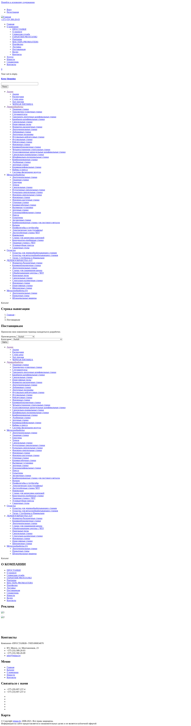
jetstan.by (17, 721)
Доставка (16, 47)
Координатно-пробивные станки (28, 240)
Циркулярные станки (22, 285)
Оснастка (11, 250)
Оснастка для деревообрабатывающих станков (34, 253)
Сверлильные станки (22, 122)
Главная (10, 24)
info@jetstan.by (14, 655)
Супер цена (17, 99)
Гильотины (17, 217)
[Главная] (6, 17)
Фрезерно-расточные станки (25, 200)
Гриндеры (17, 182)
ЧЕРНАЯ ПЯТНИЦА (22, 104)
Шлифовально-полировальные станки (30, 157)
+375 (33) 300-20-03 (10, 19)
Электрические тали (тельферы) (27, 230)
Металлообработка (16, 174)
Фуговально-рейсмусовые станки (28, 137)
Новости (11, 59)
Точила (15, 185)
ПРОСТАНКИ (19, 29)
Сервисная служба (21, 34)
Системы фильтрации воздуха (26, 172)
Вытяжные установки (22, 207)
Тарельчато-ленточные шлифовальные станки (34, 117)
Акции (10, 91)
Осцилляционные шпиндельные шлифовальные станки (39, 152)
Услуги (10, 57)
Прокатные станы (20, 295)
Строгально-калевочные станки (27, 280)
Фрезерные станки (21, 144)
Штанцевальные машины (24, 298)
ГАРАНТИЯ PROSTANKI (24, 37)
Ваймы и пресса (20, 169)
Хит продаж (18, 101)
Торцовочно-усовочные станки (27, 112)
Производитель (8, 336)
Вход (9, 9)
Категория (6, 339)
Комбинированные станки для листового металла (36, 222)
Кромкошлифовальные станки (26, 167)
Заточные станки (20, 164)
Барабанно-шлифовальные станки (28, 119)
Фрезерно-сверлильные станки (27, 195)
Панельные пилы (20, 275)
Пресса (15, 215)
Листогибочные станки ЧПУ (26, 232)
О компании (12, 26)
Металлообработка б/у (17, 290)
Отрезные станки (20, 202)
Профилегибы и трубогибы (25, 227)
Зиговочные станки (21, 220)
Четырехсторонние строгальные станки (31, 149)
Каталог (10, 670)
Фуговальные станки (22, 139)
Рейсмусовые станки (22, 142)
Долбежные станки (21, 162)
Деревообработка (15, 106)
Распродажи (18, 96)
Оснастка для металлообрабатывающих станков (35, 255)
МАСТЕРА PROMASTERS (25, 42)
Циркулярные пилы (21, 124)
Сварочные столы (20, 248)
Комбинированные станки (25, 159)
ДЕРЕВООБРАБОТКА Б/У (20, 260)
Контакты (17, 54)
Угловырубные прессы (23, 245)
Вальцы (16, 225)
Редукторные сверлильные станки (28, 190)
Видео (15, 52)
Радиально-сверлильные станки (27, 192)
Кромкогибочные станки (24, 205)
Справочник (13, 62)
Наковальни (18, 235)
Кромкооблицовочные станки (26, 147)
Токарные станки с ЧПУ (24, 242)
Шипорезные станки (22, 288)
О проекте (17, 32)
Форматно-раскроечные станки (27, 127)
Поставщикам (19, 49)
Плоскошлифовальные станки (26, 212)
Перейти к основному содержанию (18, 2)
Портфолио (17, 44)
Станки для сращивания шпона (27, 270)
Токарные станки (20, 109)
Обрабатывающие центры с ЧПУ (28, 273)
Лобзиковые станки (21, 132)
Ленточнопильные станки (24, 129)
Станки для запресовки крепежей (28, 237)
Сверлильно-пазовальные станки (28, 154)
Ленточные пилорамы (22, 134)
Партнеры (17, 39)
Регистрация (13, 12)
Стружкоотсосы (19, 114)
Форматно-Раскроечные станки (27, 263)
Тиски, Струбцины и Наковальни (28, 258)
